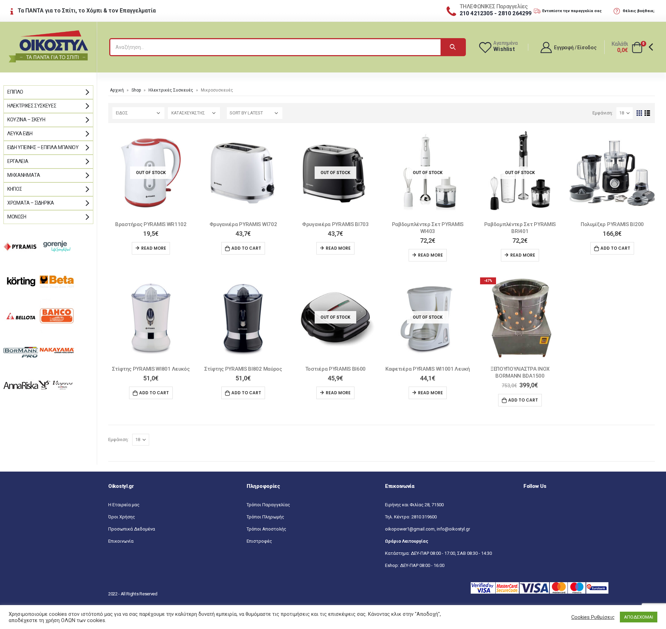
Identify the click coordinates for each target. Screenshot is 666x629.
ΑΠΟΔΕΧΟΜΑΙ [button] (638, 617)
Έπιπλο (15, 92)
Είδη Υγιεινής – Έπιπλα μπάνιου (43, 147)
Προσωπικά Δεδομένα (131, 529)
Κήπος (14, 189)
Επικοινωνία (121, 541)
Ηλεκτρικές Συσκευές (170, 90)
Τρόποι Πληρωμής (265, 516)
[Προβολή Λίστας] (647, 113)
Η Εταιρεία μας (123, 504)
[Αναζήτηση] (453, 47)
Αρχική (117, 90)
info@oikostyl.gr (453, 529)
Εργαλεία (17, 161)
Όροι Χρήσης (121, 516)
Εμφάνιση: (602, 112)
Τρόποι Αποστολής (266, 529)
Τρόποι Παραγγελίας (268, 504)
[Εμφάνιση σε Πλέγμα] (639, 113)
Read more (153, 248)
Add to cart (246, 248)
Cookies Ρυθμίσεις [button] (593, 617)
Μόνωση (16, 216)
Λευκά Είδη (20, 133)
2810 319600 (424, 516)
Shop (136, 90)
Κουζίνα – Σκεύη (26, 119)
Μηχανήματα (23, 175)
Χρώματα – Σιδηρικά (30, 203)
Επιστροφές (259, 541)
